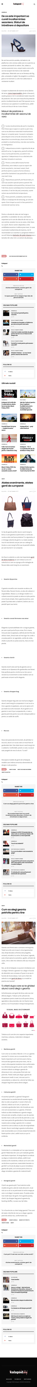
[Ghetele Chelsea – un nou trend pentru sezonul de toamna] (6, 353)
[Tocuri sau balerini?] (6, 843)
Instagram (27, 1379)
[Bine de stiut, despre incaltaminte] (6, 1299)
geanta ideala (13, 1220)
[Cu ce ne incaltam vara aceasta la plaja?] (6, 851)
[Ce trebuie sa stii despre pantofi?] (6, 1307)
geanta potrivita (24, 1220)
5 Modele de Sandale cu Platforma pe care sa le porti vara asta (22, 323)
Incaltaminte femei (17, 320)
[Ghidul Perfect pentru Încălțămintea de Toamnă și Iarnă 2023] (27, 458)
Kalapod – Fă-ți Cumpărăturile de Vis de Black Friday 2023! (27, 448)
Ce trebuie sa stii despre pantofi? (21, 1308)
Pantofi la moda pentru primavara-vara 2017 (22, 344)
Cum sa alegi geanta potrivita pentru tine (18, 804)
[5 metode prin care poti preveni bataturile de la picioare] (6, 872)
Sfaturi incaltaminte (18, 849)
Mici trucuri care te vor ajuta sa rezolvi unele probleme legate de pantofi (21, 1317)
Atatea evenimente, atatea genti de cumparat (18, 288)
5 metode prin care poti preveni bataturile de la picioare (21, 873)
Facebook (17, 1379)
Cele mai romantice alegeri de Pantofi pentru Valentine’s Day (9, 448)
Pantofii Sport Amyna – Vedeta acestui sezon (9, 428)
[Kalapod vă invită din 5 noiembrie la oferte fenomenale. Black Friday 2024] (9, 394)
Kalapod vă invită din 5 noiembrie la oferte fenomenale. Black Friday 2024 (9, 405)
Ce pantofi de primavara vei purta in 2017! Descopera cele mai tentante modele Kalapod (22, 862)
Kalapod (4, 31)
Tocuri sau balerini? (17, 843)
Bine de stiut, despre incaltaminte (21, 1300)
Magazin (9, 1379)
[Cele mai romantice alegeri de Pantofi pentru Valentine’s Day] (9, 438)
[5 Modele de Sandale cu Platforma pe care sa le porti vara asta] (6, 322)
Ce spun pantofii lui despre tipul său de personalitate (18, 297)
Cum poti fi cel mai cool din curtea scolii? (18, 1254)
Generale (4, 12)
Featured (23, 399)
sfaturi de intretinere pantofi (18, 256)
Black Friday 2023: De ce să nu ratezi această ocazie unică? (9, 469)
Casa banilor (15, 1279)
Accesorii (14, 1277)
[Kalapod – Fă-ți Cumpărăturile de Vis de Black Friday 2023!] (27, 438)
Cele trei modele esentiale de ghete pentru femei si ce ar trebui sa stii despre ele (22, 333)
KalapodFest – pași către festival (26, 427)
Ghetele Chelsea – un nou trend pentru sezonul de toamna (21, 353)
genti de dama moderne (24, 769)
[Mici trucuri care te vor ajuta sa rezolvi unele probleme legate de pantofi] (6, 1315)
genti (3, 478)
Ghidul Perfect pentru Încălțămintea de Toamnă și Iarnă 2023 (27, 469)
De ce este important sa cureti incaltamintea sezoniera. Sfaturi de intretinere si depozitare (18, 815)
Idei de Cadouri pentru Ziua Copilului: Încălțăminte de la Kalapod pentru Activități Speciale (27, 406)
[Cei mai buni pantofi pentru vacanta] (6, 311)
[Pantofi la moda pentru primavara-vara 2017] (6, 343)
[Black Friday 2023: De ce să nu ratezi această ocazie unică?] (9, 458)
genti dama (12, 769)
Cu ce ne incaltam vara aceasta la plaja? (22, 852)
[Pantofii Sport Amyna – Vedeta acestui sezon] (9, 418)
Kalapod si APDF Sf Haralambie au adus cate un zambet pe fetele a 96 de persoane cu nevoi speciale (22, 833)
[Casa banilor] (6, 1280)
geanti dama (5, 1223)
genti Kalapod (6, 772)
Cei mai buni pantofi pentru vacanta (19, 314)
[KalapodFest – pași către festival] (27, 418)
